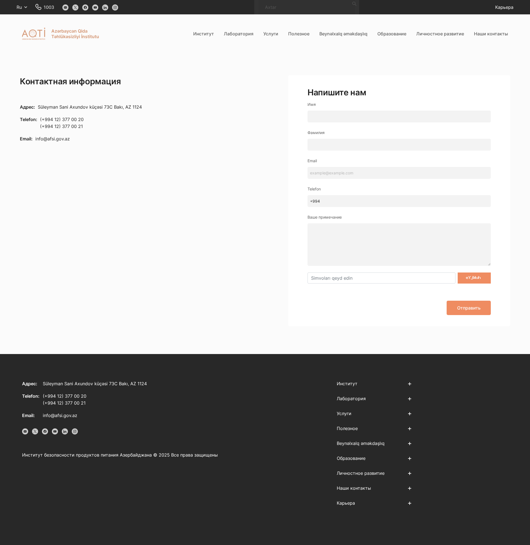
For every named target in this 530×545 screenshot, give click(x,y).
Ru (19, 7)
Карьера (504, 7)
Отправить (469, 308)
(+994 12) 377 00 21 (61, 126)
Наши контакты (491, 33)
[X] (75, 7)
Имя (312, 104)
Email (312, 160)
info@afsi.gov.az (52, 139)
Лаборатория (238, 33)
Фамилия (316, 132)
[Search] (354, 3)
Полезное (298, 33)
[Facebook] (85, 7)
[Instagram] (115, 7)
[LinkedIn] (105, 7)
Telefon (314, 189)
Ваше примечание (325, 217)
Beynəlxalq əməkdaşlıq (343, 33)
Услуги (270, 33)
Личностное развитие (440, 33)
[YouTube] (95, 7)
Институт (203, 33)
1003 (49, 7)
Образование (391, 33)
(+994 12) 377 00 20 (62, 119)
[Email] (65, 7)
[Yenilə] (474, 278)
